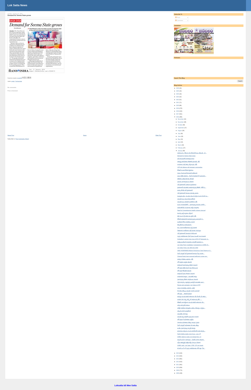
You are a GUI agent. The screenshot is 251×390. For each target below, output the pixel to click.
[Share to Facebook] (28, 78)
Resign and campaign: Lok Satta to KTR (188, 285)
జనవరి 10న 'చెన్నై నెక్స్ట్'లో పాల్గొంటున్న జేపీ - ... (189, 299)
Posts (178, 17)
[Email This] (23, 78)
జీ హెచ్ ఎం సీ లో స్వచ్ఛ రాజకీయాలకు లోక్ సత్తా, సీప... (191, 348)
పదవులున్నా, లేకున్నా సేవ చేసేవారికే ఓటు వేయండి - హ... (192, 153)
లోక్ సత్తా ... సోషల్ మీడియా (184, 293)
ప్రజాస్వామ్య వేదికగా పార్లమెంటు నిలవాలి (187, 279)
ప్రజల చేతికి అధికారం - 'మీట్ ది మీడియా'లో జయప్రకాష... (191, 176)
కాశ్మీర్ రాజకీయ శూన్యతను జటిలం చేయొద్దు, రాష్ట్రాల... (191, 308)
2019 (177, 108)
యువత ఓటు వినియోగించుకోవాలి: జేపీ (187, 202)
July (179, 133)
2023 (177, 97)
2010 (177, 367)
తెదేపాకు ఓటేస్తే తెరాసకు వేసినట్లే (185, 179)
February (180, 148)
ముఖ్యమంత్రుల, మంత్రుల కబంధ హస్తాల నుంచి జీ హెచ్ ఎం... (192, 196)
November (181, 122)
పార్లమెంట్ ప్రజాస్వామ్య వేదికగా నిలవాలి (187, 265)
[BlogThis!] (25, 78)
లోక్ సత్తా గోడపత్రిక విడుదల (184, 270)
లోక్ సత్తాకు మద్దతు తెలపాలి (184, 262)
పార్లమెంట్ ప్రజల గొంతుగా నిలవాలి (186, 273)
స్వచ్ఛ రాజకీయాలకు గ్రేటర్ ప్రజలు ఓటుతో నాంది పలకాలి (191, 236)
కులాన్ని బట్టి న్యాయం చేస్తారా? (185, 213)
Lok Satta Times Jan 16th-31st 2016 (187, 247)
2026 (177, 88)
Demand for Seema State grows (19, 15)
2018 (177, 111)
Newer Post (11, 135)
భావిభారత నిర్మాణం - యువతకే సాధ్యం (187, 276)
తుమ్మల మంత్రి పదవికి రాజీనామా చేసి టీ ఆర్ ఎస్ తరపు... (192, 296)
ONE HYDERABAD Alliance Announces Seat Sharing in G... (194, 250)
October (180, 125)
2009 (177, 370)
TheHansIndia (18, 81)
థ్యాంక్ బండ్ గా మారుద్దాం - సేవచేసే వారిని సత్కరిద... (191, 339)
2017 (177, 114)
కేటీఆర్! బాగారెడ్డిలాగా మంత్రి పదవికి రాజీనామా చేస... (191, 302)
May (179, 139)
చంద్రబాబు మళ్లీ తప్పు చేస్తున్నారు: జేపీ (187, 164)
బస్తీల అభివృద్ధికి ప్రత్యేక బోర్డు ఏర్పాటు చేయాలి (189, 342)
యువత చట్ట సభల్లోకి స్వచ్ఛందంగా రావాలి (188, 316)
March (180, 145)
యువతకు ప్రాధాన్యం (182, 314)
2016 (177, 117)
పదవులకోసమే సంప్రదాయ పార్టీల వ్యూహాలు (188, 207)
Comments (179, 20)
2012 (177, 361)
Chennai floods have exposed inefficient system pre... (192, 256)
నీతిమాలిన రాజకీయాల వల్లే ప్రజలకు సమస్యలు (189, 230)
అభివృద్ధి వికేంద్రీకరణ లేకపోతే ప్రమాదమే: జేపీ (188, 161)
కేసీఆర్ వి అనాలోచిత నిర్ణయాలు (185, 170)
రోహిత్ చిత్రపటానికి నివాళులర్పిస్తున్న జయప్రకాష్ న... (190, 219)
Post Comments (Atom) (22, 139)
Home (84, 135)
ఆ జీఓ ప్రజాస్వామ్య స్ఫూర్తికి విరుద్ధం (186, 328)
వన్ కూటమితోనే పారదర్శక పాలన (185, 158)
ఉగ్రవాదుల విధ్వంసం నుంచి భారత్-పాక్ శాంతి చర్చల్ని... (191, 331)
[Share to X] (27, 78)
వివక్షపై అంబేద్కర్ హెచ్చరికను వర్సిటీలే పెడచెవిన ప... (190, 242)
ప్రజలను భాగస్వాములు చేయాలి (185, 181)
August (180, 130)
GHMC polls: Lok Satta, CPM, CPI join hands (190, 345)
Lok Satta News (17, 5)
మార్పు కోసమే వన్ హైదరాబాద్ (185, 190)
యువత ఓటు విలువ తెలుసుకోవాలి (186, 199)
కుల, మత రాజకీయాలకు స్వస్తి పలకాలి (187, 227)
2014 (177, 356)
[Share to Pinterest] (30, 78)
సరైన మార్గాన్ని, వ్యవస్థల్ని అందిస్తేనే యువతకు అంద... (191, 282)
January (180, 150)
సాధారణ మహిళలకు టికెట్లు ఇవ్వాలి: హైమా (188, 322)
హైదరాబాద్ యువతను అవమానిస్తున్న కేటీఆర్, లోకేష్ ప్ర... (191, 187)
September (181, 127)
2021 (177, 102)
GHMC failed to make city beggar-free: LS (189, 337)
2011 (177, 364)
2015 (177, 353)
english (13, 81)
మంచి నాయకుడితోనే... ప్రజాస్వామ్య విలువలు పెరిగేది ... (191, 204)
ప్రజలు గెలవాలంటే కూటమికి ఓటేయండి (187, 173)
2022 (177, 99)
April (179, 142)
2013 (177, 359)
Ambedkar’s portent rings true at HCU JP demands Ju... (193, 239)
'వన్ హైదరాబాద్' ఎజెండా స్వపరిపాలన (186, 184)
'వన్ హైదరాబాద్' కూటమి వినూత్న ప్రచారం (187, 193)
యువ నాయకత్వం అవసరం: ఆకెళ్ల (186, 288)
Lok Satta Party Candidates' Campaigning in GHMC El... (193, 245)
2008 (177, 373)
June (179, 136)
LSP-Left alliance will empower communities (189, 167)
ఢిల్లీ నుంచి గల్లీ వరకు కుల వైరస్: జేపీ (186, 216)
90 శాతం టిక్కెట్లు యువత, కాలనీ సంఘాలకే (188, 291)
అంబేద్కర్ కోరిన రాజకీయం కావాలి (186, 222)
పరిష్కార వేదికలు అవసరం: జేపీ (185, 259)
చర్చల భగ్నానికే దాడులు (183, 305)
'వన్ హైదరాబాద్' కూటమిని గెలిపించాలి (187, 233)
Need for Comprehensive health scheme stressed (191, 210)
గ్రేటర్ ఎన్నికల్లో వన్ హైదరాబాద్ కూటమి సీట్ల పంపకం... (191, 253)
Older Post (159, 135)
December (181, 119)
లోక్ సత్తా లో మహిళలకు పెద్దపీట (185, 319)
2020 (177, 105)
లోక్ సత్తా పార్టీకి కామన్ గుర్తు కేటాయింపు (187, 268)
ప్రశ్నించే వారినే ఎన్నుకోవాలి (184, 311)
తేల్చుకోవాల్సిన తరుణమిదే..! (184, 224)
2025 (177, 91)
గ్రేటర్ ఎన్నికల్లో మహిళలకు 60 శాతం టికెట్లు (188, 325)
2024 (177, 94)
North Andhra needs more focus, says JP (189, 334)
